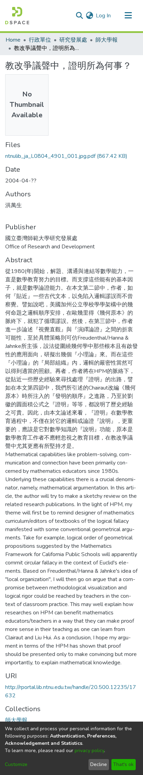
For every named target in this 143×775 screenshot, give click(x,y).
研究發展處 (73, 40)
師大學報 (106, 40)
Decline (98, 764)
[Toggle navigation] (128, 15)
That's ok (123, 764)
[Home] (17, 15)
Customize (16, 764)
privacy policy (89, 750)
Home (13, 40)
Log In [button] (103, 15)
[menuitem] (89, 15)
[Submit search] (79, 15)
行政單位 (40, 40)
